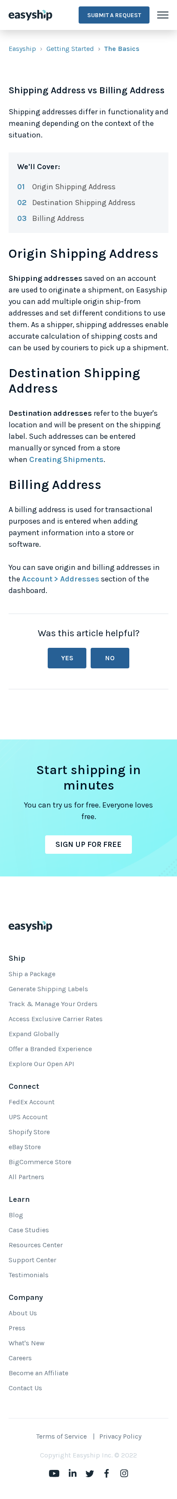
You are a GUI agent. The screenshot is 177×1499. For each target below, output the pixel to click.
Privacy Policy (120, 1436)
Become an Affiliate (38, 1373)
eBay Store (25, 1147)
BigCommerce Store (40, 1162)
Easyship (22, 49)
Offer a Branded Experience (50, 1049)
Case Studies (29, 1230)
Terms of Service (61, 1436)
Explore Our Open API (41, 1064)
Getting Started (70, 49)
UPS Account (28, 1117)
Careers (20, 1358)
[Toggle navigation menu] (163, 15)
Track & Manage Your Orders (53, 1004)
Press (17, 1328)
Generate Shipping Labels (48, 989)
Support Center (32, 1260)
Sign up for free (88, 844)
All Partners (26, 1177)
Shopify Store (29, 1132)
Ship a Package (32, 974)
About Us (23, 1313)
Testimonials (29, 1275)
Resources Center (36, 1245)
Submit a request (114, 15)
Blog (16, 1215)
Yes (67, 658)
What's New (27, 1343)
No (110, 658)
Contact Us (25, 1388)
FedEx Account (32, 1102)
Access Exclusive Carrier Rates (56, 1019)
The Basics (122, 49)
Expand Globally (34, 1034)
